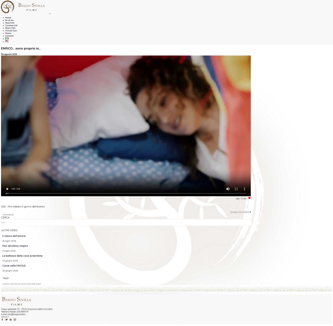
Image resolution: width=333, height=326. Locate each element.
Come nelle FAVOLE (14, 265)
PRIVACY (5, 317)
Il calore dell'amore (14, 236)
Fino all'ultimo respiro (15, 245)
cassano (5, 284)
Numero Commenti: (240, 212)
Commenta (8, 214)
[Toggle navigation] (50, 13)
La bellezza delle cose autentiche (22, 255)
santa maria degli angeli (31, 284)
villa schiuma (15, 284)
